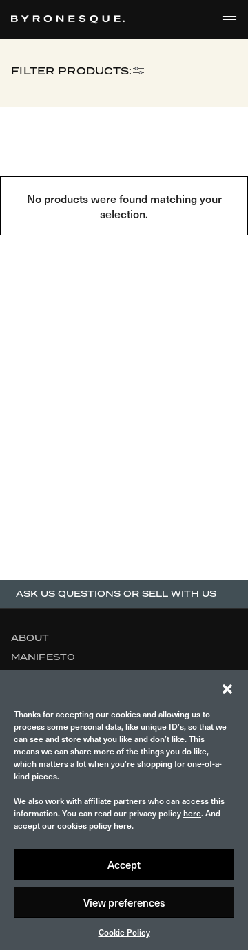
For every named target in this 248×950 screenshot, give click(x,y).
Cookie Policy (124, 932)
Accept (124, 864)
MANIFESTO (43, 657)
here (192, 813)
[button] (227, 687)
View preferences (124, 902)
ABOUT (30, 638)
